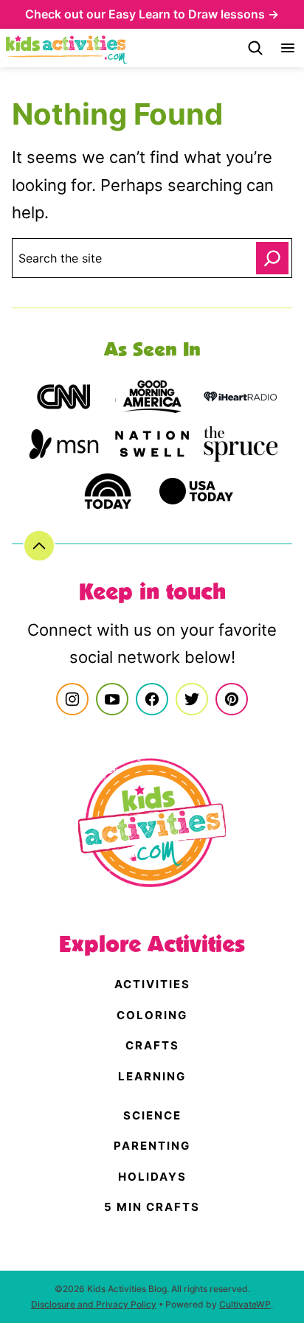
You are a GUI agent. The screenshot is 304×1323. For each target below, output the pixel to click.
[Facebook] (152, 699)
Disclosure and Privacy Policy (93, 1304)
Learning (152, 1076)
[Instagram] (72, 699)
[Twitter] (192, 699)
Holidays (152, 1177)
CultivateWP (245, 1304)
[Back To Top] (39, 545)
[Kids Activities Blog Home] (67, 48)
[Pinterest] (231, 699)
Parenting (152, 1146)
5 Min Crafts (152, 1207)
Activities (152, 984)
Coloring (152, 1015)
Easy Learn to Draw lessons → (193, 14)
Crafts (152, 1045)
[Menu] (288, 48)
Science (152, 1115)
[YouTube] (112, 699)
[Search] (255, 48)
